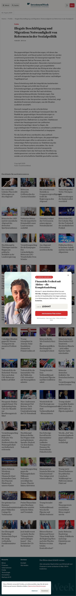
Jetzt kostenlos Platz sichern (51, 313)
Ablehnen (35, 591)
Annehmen (44, 591)
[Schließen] (68, 275)
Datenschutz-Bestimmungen (37, 586)
